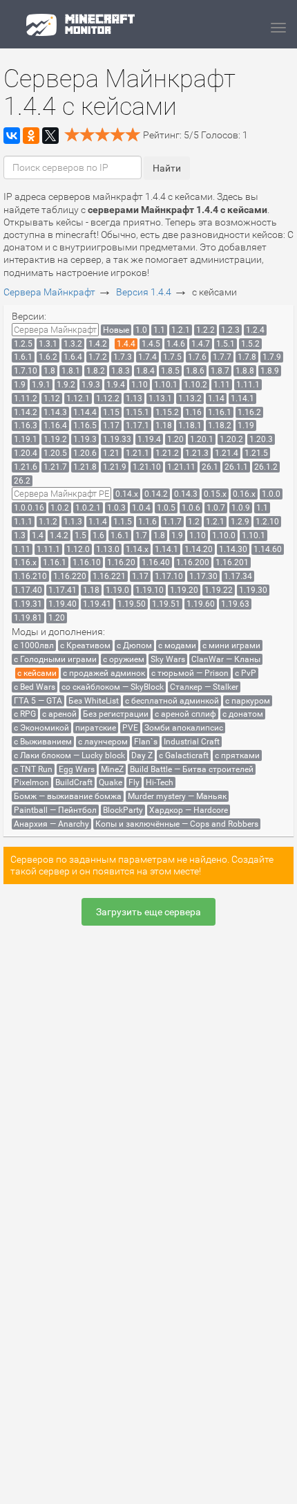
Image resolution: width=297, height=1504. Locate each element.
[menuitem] (55, 329)
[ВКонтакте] (11, 135)
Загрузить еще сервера (148, 911)
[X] (50, 135)
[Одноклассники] (31, 135)
